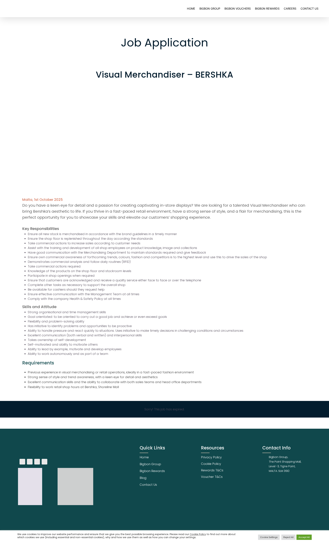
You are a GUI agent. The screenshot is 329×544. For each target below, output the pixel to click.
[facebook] (22, 461)
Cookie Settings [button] (269, 537)
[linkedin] (44, 461)
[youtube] (37, 461)
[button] (324, 8)
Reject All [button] (288, 537)
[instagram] (30, 461)
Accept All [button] (304, 537)
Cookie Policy (198, 534)
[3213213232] (43, 447)
